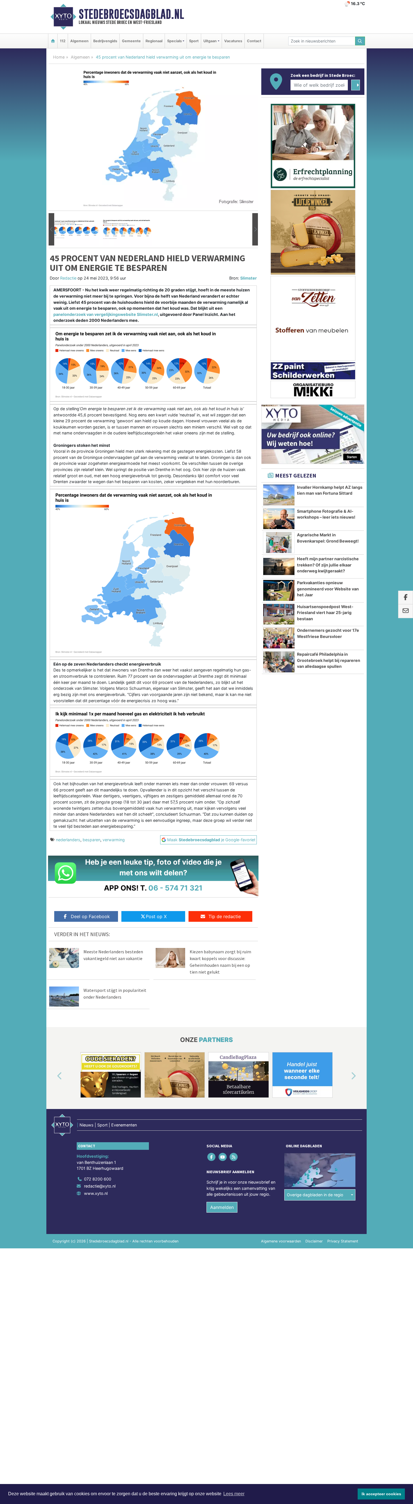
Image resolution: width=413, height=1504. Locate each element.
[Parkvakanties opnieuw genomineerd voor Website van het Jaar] (279, 590)
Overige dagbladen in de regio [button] (315, 1194)
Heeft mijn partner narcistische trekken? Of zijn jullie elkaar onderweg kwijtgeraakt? (328, 564)
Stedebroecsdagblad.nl (131, 14)
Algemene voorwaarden (281, 1241)
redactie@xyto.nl (99, 1186)
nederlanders (68, 839)
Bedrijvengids (105, 41)
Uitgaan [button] (210, 41)
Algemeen (79, 41)
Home (59, 57)
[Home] (52, 41)
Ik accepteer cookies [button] (381, 1494)
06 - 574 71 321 (175, 887)
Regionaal (154, 41)
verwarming (114, 839)
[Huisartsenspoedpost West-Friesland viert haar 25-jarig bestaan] (279, 614)
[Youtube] (222, 1156)
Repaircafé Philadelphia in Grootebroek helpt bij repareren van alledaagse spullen (328, 660)
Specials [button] (174, 41)
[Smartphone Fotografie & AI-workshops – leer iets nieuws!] (279, 519)
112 (62, 41)
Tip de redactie (224, 916)
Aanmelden (222, 1207)
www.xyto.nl (96, 1193)
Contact (254, 41)
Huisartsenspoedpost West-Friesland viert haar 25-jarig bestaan (325, 612)
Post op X (156, 916)
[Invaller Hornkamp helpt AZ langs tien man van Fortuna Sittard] (279, 495)
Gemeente (131, 41)
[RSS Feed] (233, 1156)
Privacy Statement (342, 1241)
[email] (405, 611)
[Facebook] (211, 1156)
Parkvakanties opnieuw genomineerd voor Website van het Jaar (328, 588)
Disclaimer (314, 1241)
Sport (194, 41)
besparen (91, 839)
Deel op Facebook (90, 916)
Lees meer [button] (233, 1493)
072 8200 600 (97, 1179)
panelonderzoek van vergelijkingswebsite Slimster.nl (105, 314)
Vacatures (233, 41)
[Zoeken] (360, 41)
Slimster (248, 278)
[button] (51, 229)
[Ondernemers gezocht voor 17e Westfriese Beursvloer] (279, 638)
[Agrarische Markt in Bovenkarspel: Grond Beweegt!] (279, 542)
